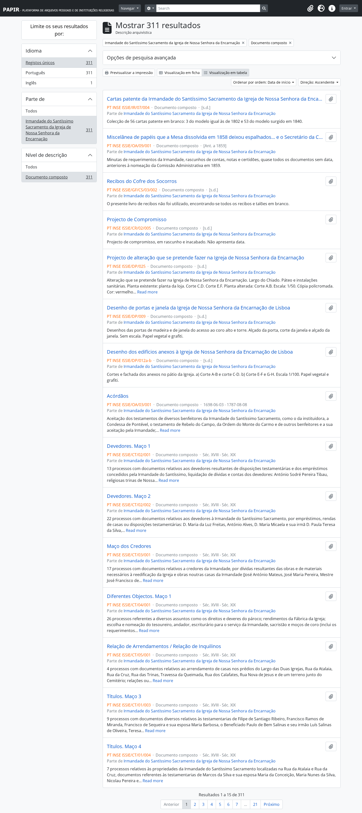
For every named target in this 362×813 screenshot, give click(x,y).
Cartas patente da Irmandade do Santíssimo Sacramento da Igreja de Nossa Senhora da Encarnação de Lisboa (215, 99)
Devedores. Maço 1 (128, 446)
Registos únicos (59, 64)
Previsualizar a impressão (131, 72)
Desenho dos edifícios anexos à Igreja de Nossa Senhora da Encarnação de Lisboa (200, 352)
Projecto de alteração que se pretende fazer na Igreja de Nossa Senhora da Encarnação (205, 258)
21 (255, 804)
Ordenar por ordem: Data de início (262, 82)
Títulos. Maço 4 (124, 746)
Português (59, 74)
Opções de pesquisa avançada (141, 57)
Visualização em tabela (227, 72)
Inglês (59, 84)
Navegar (128, 8)
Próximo (272, 804)
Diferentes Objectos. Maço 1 (139, 596)
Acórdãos (118, 396)
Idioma (34, 50)
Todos (31, 111)
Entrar (347, 8)
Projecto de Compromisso (136, 219)
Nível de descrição (46, 155)
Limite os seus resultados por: (59, 30)
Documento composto (59, 178)
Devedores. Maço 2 (128, 496)
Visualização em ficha (182, 72)
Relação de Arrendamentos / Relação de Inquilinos (164, 646)
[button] (310, 8)
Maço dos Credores (129, 546)
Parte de (35, 99)
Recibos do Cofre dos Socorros (142, 181)
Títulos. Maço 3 (124, 696)
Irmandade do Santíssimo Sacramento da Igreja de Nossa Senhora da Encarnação (59, 130)
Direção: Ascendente (317, 82)
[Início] (61, 8)
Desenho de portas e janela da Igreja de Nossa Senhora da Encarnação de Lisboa (198, 308)
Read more (147, 292)
